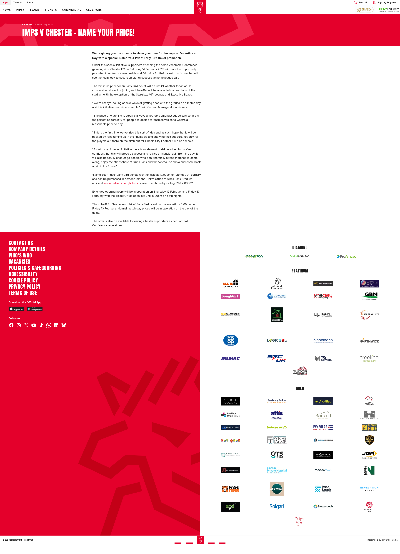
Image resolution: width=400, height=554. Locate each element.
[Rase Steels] (323, 488)
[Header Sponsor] (389, 10)
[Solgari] (277, 506)
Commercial (71, 9)
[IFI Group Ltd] (369, 315)
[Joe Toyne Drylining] (230, 470)
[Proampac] (346, 256)
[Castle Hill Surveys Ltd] (369, 415)
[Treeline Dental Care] (369, 358)
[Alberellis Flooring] (230, 401)
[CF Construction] (230, 427)
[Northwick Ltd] (369, 340)
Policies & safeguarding (35, 267)
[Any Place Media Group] (230, 415)
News (6, 9)
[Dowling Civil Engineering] (277, 296)
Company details (27, 249)
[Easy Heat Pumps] (323, 296)
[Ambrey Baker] (277, 401)
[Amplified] (323, 401)
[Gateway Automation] (323, 440)
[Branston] (253, 256)
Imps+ (20, 9)
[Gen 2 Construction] (230, 314)
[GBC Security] (369, 440)
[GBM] (369, 296)
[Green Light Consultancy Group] (230, 455)
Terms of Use (23, 292)
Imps (5, 2)
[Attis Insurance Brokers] (277, 415)
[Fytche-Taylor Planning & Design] (277, 440)
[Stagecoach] (323, 507)
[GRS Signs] (277, 455)
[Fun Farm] (230, 440)
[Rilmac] (230, 358)
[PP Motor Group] (277, 489)
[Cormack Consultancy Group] (369, 283)
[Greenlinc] (277, 314)
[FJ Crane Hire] (369, 427)
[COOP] (230, 340)
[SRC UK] (277, 358)
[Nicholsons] (323, 340)
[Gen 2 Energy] (300, 256)
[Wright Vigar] (300, 521)
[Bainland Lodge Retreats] (323, 415)
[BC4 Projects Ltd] (323, 283)
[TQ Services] (323, 358)
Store (30, 2)
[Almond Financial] (277, 283)
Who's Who (20, 255)
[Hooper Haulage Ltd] (323, 315)
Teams (35, 9)
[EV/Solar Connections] (323, 427)
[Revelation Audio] (369, 488)
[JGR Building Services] (369, 454)
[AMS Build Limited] (369, 401)
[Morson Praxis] (323, 470)
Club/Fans (94, 9)
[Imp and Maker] (323, 455)
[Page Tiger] (230, 489)
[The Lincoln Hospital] (277, 470)
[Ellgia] (277, 427)
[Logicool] (277, 340)
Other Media (392, 540)
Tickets (17, 2)
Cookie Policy (23, 280)
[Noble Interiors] (369, 470)
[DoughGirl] (230, 296)
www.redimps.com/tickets (121, 183)
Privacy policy (24, 286)
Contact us (21, 242)
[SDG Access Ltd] (230, 507)
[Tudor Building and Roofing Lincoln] (300, 370)
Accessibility (23, 274)
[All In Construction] (230, 283)
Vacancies (19, 261)
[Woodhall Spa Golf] (369, 507)
